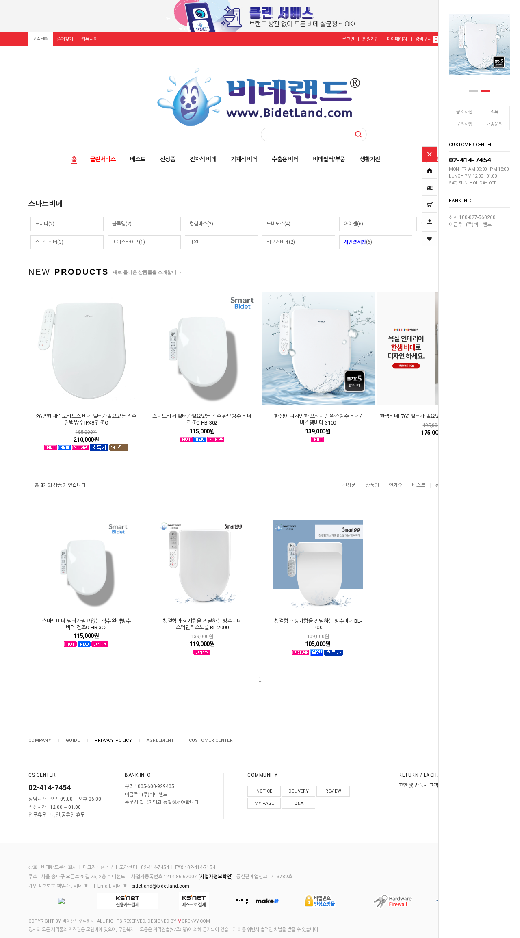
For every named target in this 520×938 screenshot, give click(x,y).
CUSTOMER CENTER (211, 740)
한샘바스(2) (201, 224)
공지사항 (464, 112)
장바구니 (426, 39)
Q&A (298, 803)
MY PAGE (264, 803)
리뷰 (494, 112)
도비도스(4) (278, 224)
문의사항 (464, 124)
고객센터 (40, 39)
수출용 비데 (285, 159)
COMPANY (39, 740)
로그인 (348, 39)
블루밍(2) (122, 224)
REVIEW (333, 791)
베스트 (137, 159)
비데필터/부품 (329, 159)
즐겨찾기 (65, 39)
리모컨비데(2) (280, 242)
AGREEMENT (160, 740)
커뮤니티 (89, 39)
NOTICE (264, 791)
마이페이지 (397, 39)
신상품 (168, 159)
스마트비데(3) (49, 242)
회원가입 (370, 39)
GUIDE (73, 740)
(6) (358, 242)
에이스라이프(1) (128, 242)
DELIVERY (298, 791)
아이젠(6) (353, 224)
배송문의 (494, 124)
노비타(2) (44, 224)
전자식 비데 (203, 159)
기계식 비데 (244, 159)
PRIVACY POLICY (113, 740)
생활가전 (370, 159)
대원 (193, 242)
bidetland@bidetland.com (160, 886)
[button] (473, 91)
